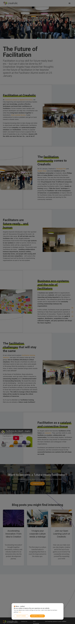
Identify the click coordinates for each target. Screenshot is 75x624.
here (19, 612)
